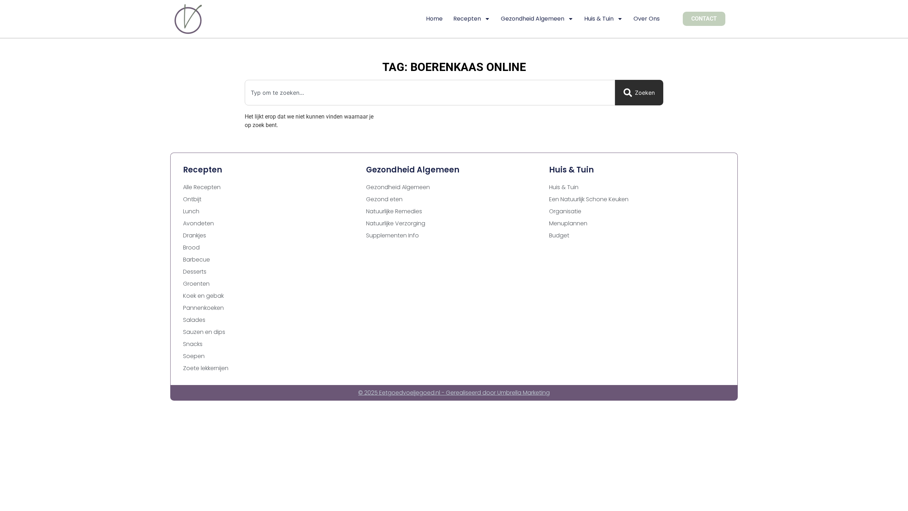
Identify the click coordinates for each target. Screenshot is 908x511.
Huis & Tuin (599, 19)
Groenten (196, 284)
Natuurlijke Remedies (394, 211)
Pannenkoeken (203, 308)
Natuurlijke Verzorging (395, 223)
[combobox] (430, 92)
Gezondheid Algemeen (532, 19)
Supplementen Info (392, 235)
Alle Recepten (202, 187)
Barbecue (196, 260)
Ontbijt (192, 199)
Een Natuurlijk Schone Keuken (589, 199)
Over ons (646, 19)
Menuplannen (568, 223)
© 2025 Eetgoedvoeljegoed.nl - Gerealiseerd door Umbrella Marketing (454, 393)
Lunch (191, 211)
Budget (559, 235)
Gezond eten (384, 199)
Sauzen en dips (204, 332)
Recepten (467, 19)
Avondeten (198, 223)
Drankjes (194, 235)
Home (434, 19)
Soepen (194, 356)
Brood (191, 247)
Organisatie (565, 211)
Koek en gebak (203, 296)
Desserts (194, 272)
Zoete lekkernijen (205, 368)
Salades (194, 320)
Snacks (193, 344)
